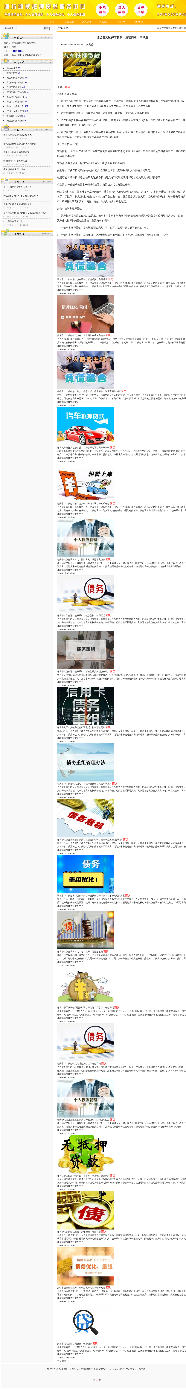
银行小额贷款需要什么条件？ (17, 187)
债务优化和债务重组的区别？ (17, 204)
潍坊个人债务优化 (15, 106)
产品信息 (69, 21)
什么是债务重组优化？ (14, 221)
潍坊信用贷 (12, 72)
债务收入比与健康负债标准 (16, 152)
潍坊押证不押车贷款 (16, 91)
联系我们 (138, 21)
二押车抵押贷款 (14, 87)
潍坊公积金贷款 (14, 115)
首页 (52, 21)
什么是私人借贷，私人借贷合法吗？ (20, 195)
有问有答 (121, 21)
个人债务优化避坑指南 (14, 169)
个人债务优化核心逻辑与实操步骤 (19, 143)
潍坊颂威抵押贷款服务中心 (70, 289)
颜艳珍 (142, 1368)
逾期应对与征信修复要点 (15, 160)
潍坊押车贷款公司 (15, 96)
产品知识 (104, 21)
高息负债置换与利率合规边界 (17, 134)
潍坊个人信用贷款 (15, 101)
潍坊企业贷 (12, 68)
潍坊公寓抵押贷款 (15, 120)
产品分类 (86, 21)
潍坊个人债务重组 (15, 111)
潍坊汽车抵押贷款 (15, 82)
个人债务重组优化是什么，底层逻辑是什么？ (25, 212)
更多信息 (61, 1360)
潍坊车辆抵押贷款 (15, 77)
